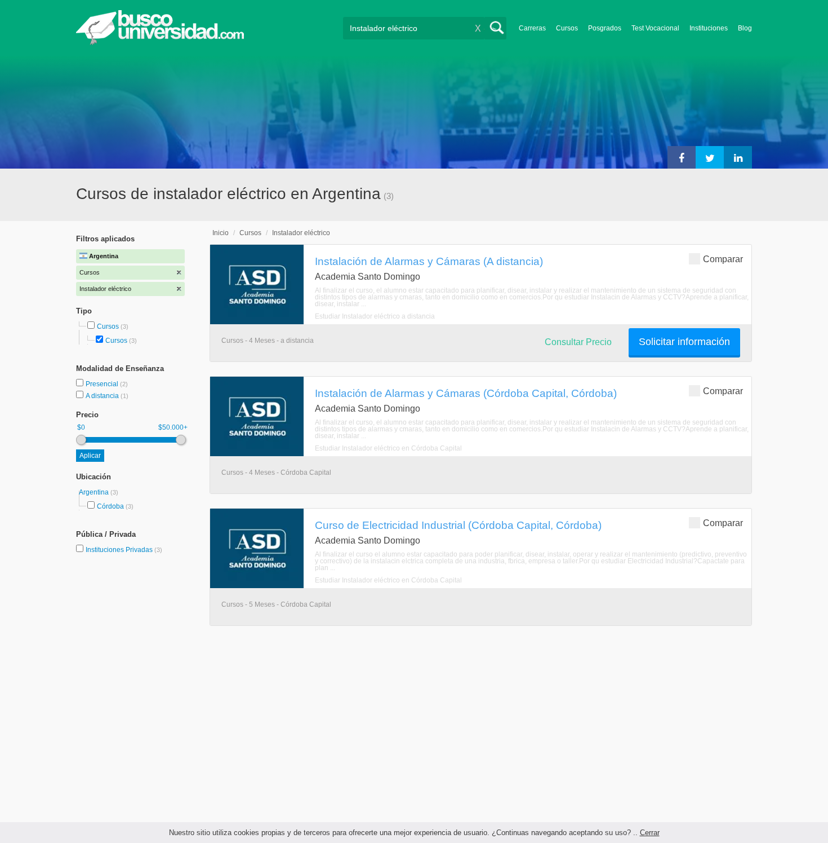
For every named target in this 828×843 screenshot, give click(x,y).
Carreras (532, 28)
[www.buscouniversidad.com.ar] (160, 42)
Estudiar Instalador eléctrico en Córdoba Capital (388, 448)
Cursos (567, 28)
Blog (745, 28)
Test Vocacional (655, 28)
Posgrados (604, 28)
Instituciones (708, 28)
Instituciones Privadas (124, 550)
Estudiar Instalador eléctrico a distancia (375, 316)
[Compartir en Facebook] (681, 157)
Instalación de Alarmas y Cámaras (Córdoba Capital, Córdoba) (466, 393)
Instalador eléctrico (301, 233)
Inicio (220, 233)
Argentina (94, 492)
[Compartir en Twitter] (710, 157)
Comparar (723, 259)
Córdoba (110, 506)
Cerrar (650, 832)
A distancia (103, 396)
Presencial (103, 384)
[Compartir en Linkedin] (738, 157)
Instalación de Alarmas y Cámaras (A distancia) (429, 261)
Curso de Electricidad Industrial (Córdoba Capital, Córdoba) (458, 525)
